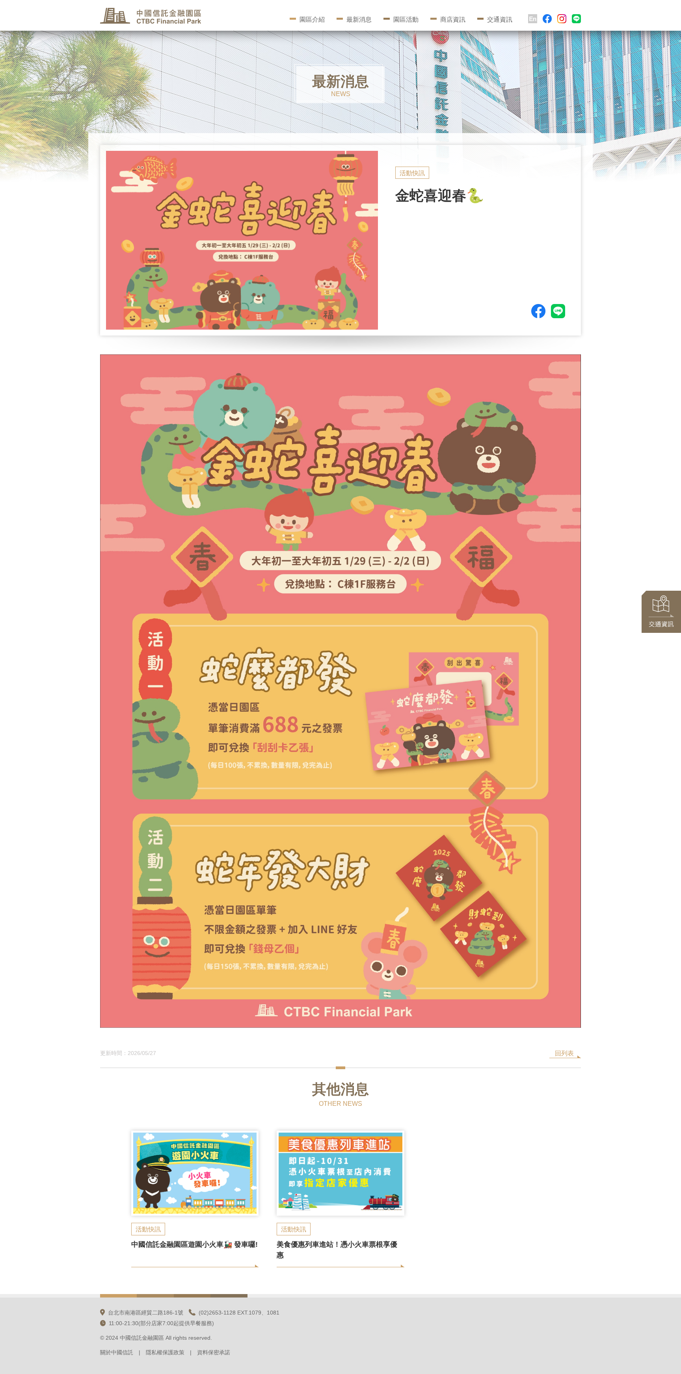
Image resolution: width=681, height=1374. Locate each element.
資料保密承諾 (213, 1352)
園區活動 (406, 19)
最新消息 (359, 19)
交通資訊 (499, 19)
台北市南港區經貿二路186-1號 (145, 1312)
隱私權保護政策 (165, 1352)
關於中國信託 (116, 1352)
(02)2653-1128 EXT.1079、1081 (239, 1312)
